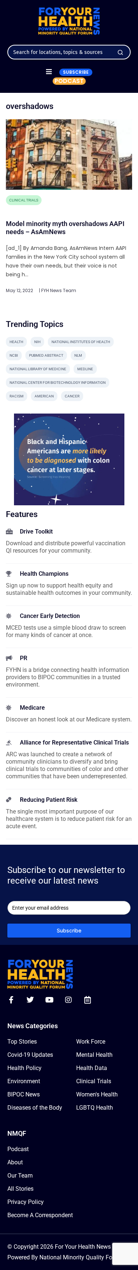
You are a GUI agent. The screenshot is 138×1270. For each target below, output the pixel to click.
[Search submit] (120, 52)
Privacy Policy (25, 1201)
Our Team (20, 1175)
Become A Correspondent (40, 1215)
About (15, 1162)
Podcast (18, 1149)
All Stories (20, 1188)
